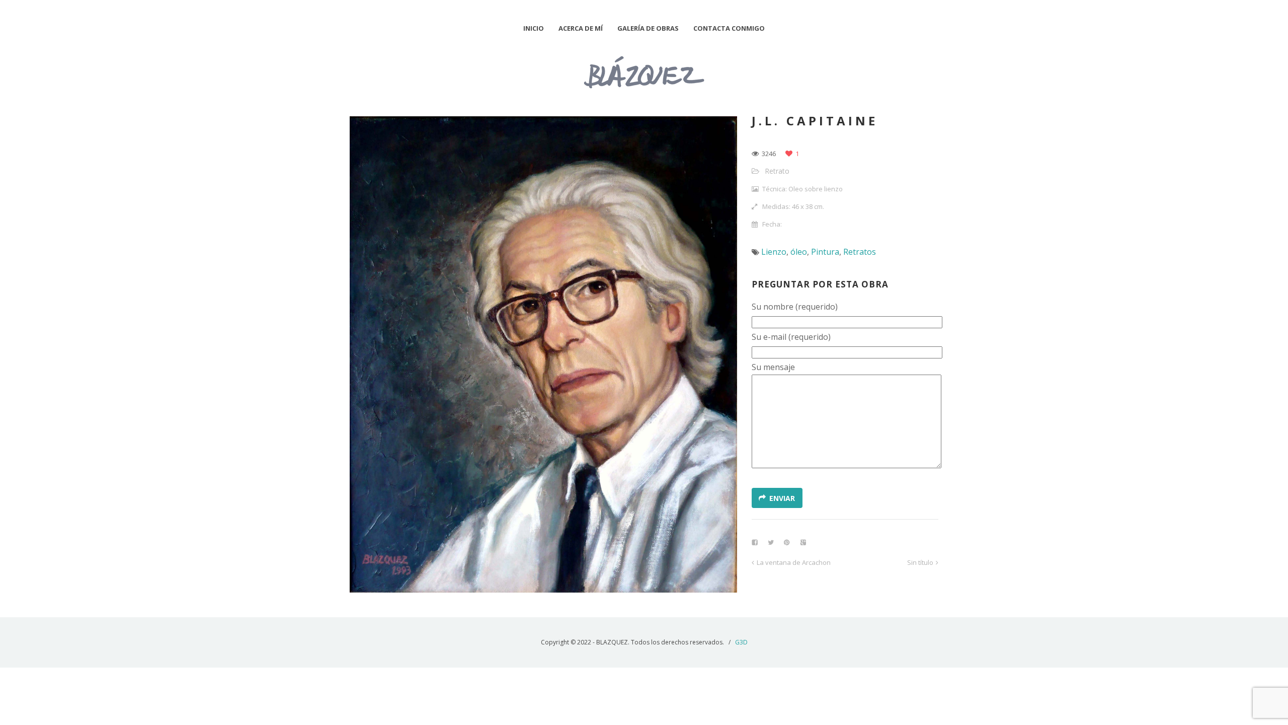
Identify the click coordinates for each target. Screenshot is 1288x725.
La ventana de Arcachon (794, 562)
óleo (798, 251)
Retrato (777, 171)
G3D (741, 642)
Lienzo (773, 251)
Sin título (920, 562)
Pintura (825, 251)
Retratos (859, 251)
